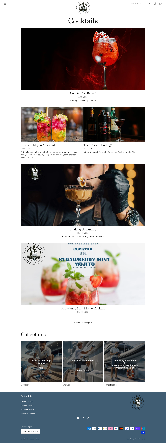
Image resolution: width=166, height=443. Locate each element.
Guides (66, 385)
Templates (109, 385)
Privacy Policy (26, 402)
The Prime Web (140, 439)
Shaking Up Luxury (83, 229)
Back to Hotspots (84, 323)
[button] (4, 3)
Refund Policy (27, 405)
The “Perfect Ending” (97, 145)
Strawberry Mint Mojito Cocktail (83, 308)
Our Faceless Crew (33, 439)
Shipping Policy (27, 409)
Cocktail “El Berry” (83, 93)
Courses (25, 385)
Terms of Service (28, 413)
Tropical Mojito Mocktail (38, 145)
